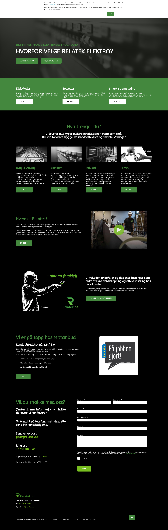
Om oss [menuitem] (76, 519)
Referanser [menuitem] (66, 519)
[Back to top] (132, 517)
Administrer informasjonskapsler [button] (97, 13)
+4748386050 (25, 449)
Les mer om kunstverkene (101, 298)
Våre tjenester (51, 61)
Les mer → (24, 102)
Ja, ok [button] (110, 13)
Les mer (23, 376)
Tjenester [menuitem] (54, 519)
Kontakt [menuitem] (95, 519)
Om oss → (24, 243)
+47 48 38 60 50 (25, 503)
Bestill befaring (27, 61)
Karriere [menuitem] (85, 519)
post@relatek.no (27, 437)
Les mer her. (52, 4)
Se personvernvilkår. (130, 453)
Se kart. (45, 457)
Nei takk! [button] (119, 13)
